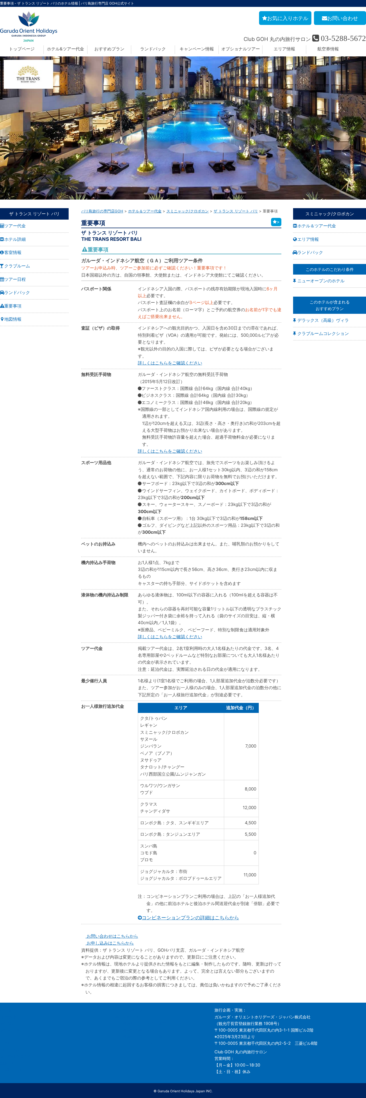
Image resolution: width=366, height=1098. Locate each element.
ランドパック (153, 49)
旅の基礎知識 (126, 1016)
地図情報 (12, 319)
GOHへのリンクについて (137, 1043)
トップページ (22, 49)
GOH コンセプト (15, 1036)
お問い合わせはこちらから (111, 936)
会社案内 (8, 1010)
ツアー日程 (15, 279)
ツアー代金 (15, 225)
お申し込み (10, 1049)
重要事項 (12, 306)
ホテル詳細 (15, 239)
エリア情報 (284, 49)
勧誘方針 (8, 1062)
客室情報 (12, 252)
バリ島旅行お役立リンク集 (138, 1036)
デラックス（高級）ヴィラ (323, 320)
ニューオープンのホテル (321, 280)
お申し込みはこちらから (109, 943)
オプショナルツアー (240, 49)
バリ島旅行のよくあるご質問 (140, 1023)
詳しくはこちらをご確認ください (170, 363)
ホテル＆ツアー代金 (316, 225)
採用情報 (8, 1016)
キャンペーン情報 (197, 49)
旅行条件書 (10, 1030)
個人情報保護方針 (16, 1056)
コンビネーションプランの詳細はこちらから (190, 917)
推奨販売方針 (12, 1069)
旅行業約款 (10, 1023)
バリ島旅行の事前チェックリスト (144, 1030)
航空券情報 (328, 49)
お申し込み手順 (128, 1010)
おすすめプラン (109, 49)
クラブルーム (17, 266)
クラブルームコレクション (323, 333)
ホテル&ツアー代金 (65, 49)
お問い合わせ (12, 1043)
